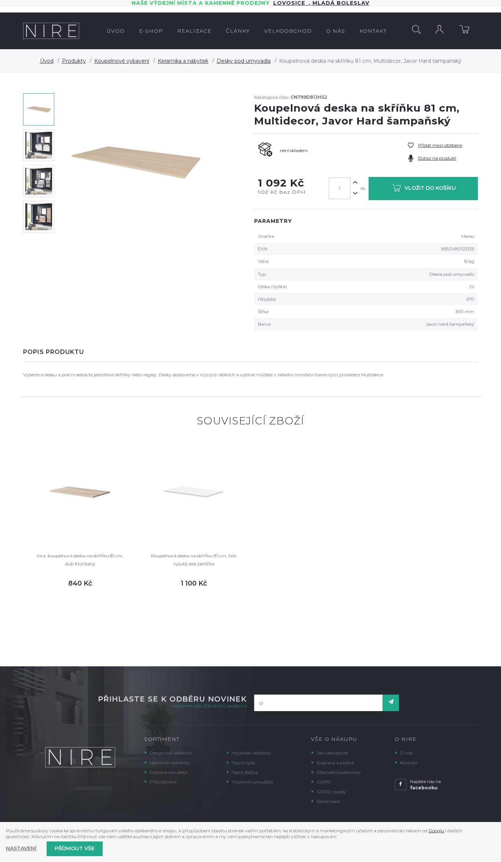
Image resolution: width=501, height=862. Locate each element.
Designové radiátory (171, 753)
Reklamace (328, 801)
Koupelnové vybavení (121, 61)
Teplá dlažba (245, 772)
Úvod (47, 61)
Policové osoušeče (168, 772)
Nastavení (21, 848)
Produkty (74, 61)
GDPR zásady (331, 791)
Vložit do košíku (430, 188)
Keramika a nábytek (183, 61)
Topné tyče (243, 762)
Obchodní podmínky (339, 772)
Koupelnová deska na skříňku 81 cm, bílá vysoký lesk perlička (193, 559)
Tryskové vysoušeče (252, 782)
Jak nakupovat (332, 753)
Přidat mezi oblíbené (440, 145)
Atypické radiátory (251, 753)
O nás (406, 753)
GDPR (323, 782)
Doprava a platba (335, 762)
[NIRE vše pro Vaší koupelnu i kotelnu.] (51, 30)
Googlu (436, 830)
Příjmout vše (75, 848)
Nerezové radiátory (170, 762)
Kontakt (408, 762)
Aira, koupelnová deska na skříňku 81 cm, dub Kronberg (80, 559)
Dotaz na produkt (437, 158)
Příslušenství (163, 782)
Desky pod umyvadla (244, 61)
